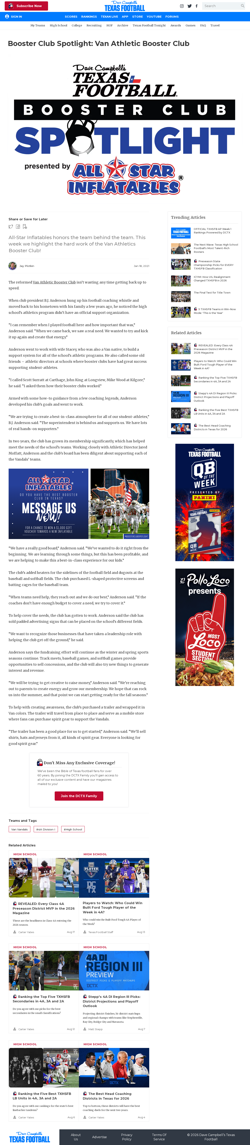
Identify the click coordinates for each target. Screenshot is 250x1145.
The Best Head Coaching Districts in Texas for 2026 (212, 427)
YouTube (154, 16)
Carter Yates (26, 932)
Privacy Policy (126, 1137)
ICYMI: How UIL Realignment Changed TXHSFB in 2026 (212, 278)
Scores (71, 16)
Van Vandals (19, 829)
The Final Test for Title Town (212, 292)
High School (58, 25)
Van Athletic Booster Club (54, 282)
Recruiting (94, 25)
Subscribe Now (29, 6)
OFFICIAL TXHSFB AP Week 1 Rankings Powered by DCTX (212, 231)
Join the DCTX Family (79, 796)
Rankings (89, 16)
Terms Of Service (159, 1137)
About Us (76, 1137)
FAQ (203, 25)
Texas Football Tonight (149, 25)
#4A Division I (45, 829)
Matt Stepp (95, 1029)
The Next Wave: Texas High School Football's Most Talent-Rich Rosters (216, 248)
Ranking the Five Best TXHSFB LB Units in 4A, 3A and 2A (216, 412)
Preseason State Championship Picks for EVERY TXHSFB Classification (214, 265)
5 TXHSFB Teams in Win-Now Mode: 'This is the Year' (215, 311)
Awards (176, 25)
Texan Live (109, 16)
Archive (122, 25)
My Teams (37, 25)
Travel (215, 25)
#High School (73, 829)
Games (191, 25)
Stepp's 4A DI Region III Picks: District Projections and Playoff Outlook (111, 1001)
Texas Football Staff (100, 932)
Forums (172, 16)
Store (137, 16)
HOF (109, 25)
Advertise (99, 1137)
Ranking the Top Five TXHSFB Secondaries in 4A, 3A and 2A (215, 379)
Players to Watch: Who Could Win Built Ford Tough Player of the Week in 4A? (112, 907)
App (125, 16)
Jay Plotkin (27, 265)
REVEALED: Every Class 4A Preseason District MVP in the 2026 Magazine (44, 908)
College (77, 25)
